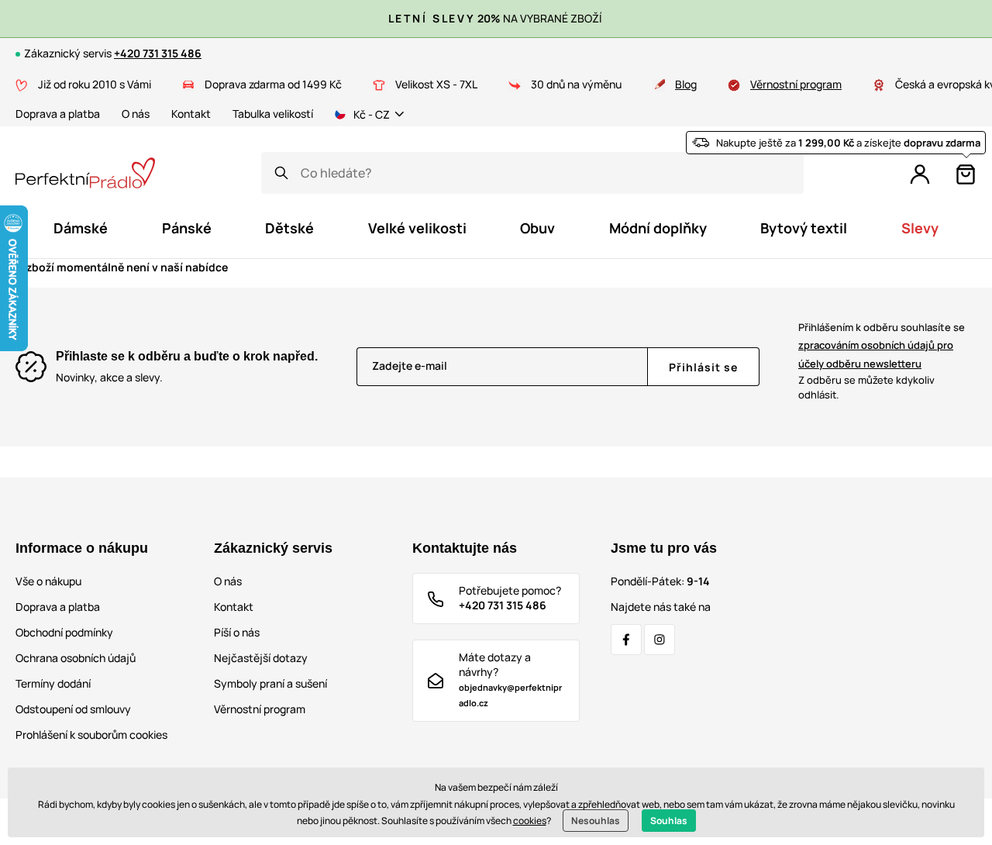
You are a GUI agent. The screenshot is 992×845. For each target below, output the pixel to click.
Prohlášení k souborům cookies (91, 734)
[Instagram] (659, 639)
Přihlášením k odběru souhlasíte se (881, 345)
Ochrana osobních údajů (76, 657)
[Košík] (965, 174)
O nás (136, 113)
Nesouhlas (595, 820)
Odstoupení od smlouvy (73, 709)
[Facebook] (626, 639)
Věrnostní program (796, 84)
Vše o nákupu (48, 581)
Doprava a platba (58, 113)
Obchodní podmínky (64, 632)
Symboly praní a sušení (270, 683)
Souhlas (668, 820)
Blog (686, 84)
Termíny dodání (53, 683)
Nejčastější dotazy (261, 657)
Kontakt (191, 113)
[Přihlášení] (920, 174)
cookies (529, 820)
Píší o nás (237, 632)
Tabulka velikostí (272, 113)
